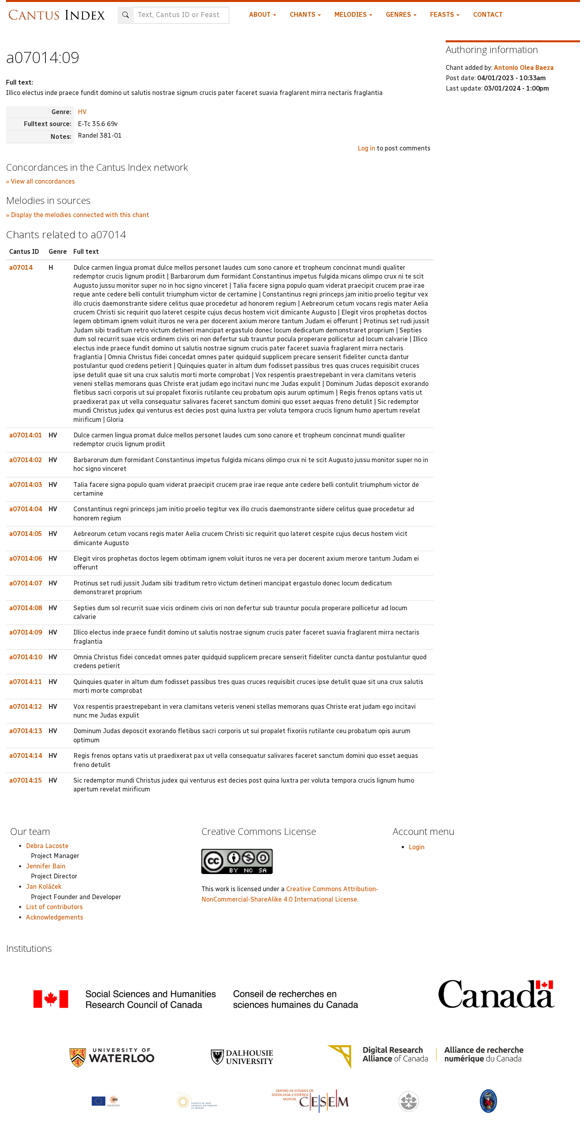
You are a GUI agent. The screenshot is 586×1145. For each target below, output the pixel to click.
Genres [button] (399, 14)
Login (417, 847)
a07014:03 (25, 484)
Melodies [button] (351, 14)
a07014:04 (25, 509)
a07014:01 (25, 435)
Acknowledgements (54, 917)
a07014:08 (25, 608)
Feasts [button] (443, 14)
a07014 (21, 267)
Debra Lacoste (47, 846)
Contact (488, 14)
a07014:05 (25, 534)
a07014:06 (25, 558)
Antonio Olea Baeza (524, 67)
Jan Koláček (43, 886)
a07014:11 (25, 682)
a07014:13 (25, 731)
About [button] (260, 14)
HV (82, 112)
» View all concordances (40, 181)
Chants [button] (303, 14)
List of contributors (54, 907)
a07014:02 (25, 460)
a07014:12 (25, 706)
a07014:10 (25, 657)
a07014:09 (25, 632)
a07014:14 (25, 755)
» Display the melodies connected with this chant (77, 215)
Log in (366, 148)
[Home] (59, 11)
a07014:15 (25, 780)
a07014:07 (25, 583)
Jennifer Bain (45, 866)
